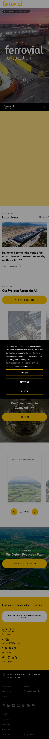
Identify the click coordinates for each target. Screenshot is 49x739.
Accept (24, 372)
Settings (24, 382)
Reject (24, 391)
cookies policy (26, 366)
